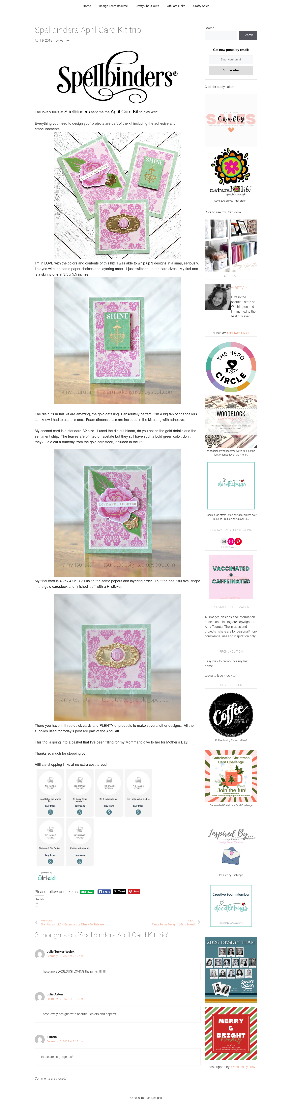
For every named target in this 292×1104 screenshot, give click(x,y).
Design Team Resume (113, 6)
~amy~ (239, 287)
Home (87, 6)
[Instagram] (231, 541)
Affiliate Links (176, 6)
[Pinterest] (238, 541)
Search (209, 28)
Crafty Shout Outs (147, 6)
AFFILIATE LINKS (238, 333)
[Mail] (223, 541)
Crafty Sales (201, 6)
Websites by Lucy (243, 1067)
